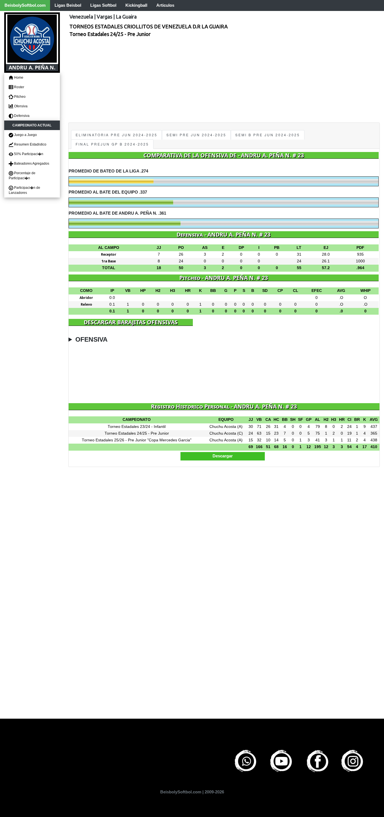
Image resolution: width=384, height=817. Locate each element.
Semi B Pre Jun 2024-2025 (267, 134)
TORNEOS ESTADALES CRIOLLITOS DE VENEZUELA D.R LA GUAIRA (148, 26)
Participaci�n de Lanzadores (24, 190)
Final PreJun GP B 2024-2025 (112, 144)
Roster (18, 87)
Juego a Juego (25, 135)
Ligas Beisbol (68, 5)
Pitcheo (19, 97)
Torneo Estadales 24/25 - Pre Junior (110, 34)
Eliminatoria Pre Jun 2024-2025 (116, 134)
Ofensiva (20, 106)
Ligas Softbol (103, 5)
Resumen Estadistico (29, 144)
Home (18, 78)
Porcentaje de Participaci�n (22, 175)
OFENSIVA (91, 339)
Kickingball (136, 5)
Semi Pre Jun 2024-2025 (196, 134)
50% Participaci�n (28, 154)
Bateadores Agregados (31, 163)
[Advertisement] (224, 80)
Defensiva (21, 116)
